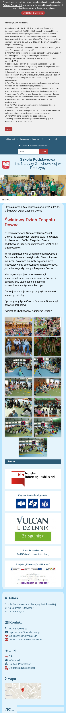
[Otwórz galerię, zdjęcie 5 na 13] (19, 366)
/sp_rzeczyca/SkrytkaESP (22, 636)
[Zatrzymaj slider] (33, 193)
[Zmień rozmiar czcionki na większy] (49, 139)
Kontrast (23, 146)
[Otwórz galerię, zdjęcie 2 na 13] (47, 326)
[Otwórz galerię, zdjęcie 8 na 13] (47, 387)
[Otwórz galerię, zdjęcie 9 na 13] (19, 407)
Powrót (11, 461)
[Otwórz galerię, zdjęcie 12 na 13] (47, 427)
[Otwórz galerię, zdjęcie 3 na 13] (19, 346)
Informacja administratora (38, 146)
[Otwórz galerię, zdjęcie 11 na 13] (19, 427)
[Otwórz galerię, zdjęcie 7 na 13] (19, 387)
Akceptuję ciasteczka (33, 13)
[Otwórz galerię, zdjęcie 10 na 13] (47, 407)
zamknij (8, 129)
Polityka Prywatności (19, 664)
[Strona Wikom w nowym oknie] (9, 709)
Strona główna (13, 139)
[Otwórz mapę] (23, 690)
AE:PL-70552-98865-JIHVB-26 (25, 639)
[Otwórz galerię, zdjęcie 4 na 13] (47, 346)
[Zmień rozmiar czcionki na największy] (56, 139)
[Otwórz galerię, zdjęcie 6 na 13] (47, 366)
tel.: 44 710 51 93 (17, 628)
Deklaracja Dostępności (21, 668)
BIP (10, 656)
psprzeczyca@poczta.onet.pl (24, 632)
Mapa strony (26, 139)
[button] (4, 185)
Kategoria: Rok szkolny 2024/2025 (41, 207)
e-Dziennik (14, 660)
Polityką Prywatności (12, 5)
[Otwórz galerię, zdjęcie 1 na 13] (19, 326)
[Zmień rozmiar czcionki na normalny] (42, 139)
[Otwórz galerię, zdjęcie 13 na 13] (33, 447)
